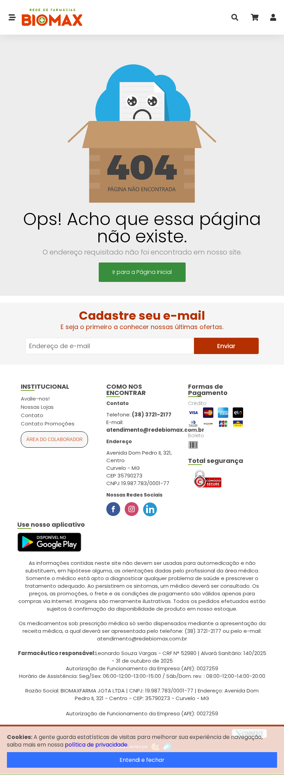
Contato (32, 415)
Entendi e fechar (142, 760)
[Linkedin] (150, 509)
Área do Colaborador (54, 439)
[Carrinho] (254, 18)
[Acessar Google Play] (49, 542)
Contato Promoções (47, 423)
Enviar (226, 346)
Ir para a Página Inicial (142, 272)
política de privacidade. (96, 745)
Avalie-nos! (35, 398)
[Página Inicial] (49, 17)
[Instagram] (132, 509)
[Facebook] (113, 509)
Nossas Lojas (37, 407)
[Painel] (273, 18)
